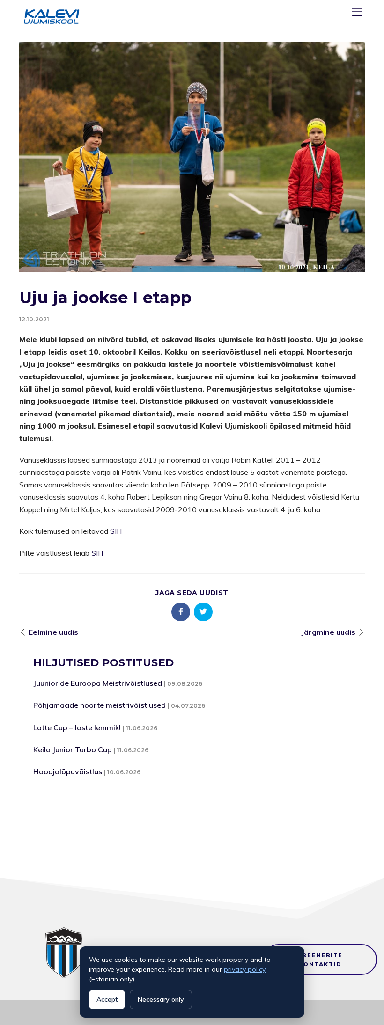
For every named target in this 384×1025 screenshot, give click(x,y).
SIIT (117, 531)
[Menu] (358, 13)
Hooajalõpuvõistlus (67, 771)
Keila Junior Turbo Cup (72, 749)
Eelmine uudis (53, 632)
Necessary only (161, 999)
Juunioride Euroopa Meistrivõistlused (97, 683)
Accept (107, 999)
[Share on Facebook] (180, 612)
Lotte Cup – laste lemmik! (77, 727)
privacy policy (245, 969)
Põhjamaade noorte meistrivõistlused (99, 705)
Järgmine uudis (328, 632)
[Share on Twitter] (203, 612)
